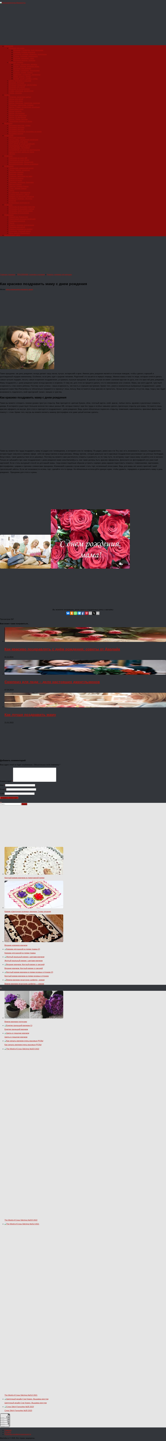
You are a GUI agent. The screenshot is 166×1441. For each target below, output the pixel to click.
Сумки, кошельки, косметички (21, 91)
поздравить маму (26, 289)
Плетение (9, 156)
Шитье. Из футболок (17, 117)
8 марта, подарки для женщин (21, 225)
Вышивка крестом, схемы (19, 125)
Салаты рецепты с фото (19, 195)
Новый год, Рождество (18, 217)
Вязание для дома (16, 48)
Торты (11, 190)
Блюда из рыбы (15, 180)
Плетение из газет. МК (18, 158)
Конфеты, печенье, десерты (20, 199)
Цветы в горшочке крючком (16, 1037)
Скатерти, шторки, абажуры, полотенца (30, 54)
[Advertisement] (68, 25)
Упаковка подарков (17, 221)
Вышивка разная (16, 134)
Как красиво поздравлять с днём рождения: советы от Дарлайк (62, 649)
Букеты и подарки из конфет (21, 229)
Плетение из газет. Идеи (19, 160)
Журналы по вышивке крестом (22, 207)
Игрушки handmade (17, 138)
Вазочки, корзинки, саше (24, 58)
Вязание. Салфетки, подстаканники (28, 50)
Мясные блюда (15, 184)
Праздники (9, 215)
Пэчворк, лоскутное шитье (20, 97)
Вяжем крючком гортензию (16, 1022)
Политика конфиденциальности (18, 1434)
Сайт (2, 793)
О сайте (8, 1432)
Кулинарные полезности (19, 203)
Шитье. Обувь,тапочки (18, 119)
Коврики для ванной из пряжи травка (20, 953)
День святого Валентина (19, 233)
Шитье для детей (16, 99)
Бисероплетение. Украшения (21, 162)
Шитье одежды (15, 111)
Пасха (11, 223)
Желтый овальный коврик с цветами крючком (24, 961)
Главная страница (7, 274)
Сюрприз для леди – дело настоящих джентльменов (52, 682)
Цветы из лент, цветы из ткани (21, 152)
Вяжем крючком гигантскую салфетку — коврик (24, 984)
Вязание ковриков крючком (16, 945)
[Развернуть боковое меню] (1, 802)
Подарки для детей (17, 227)
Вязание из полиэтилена (19, 89)
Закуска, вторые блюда (18, 186)
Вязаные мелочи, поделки (24, 60)
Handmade (9, 136)
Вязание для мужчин (22, 68)
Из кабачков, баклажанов (19, 192)
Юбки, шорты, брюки (22, 77)
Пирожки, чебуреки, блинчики (21, 182)
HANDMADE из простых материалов (24, 150)
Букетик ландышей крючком (16, 1029)
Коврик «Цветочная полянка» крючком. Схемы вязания (28, 912)
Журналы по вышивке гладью (21, 209)
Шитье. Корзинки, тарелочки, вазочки (24, 103)
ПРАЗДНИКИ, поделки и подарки (31, 274)
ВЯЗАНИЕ (9, 46)
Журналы (9, 205)
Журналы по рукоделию (19, 213)
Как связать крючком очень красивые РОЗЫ (23, 1045)
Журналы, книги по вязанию (21, 211)
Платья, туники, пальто (23, 73)
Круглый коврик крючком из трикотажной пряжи (24, 878)
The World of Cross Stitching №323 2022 (21, 1220)
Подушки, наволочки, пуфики (21, 105)
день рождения (12, 289)
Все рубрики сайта (12, 235)
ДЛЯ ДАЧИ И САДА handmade (22, 144)
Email (3, 789)
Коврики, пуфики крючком (24, 52)
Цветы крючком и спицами (20, 81)
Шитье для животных (18, 115)
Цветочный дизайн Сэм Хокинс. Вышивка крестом (26, 1403)
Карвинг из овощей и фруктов (21, 197)
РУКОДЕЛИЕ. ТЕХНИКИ (19, 148)
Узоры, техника (15, 93)
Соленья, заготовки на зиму (20, 176)
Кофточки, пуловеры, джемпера (27, 75)
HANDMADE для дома (18, 142)
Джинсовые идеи (16, 109)
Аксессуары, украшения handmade (23, 140)
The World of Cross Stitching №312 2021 (21, 1395)
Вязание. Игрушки (16, 83)
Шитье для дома (16, 101)
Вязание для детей (17, 87)
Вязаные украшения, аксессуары (23, 85)
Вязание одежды (16, 62)
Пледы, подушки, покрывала (26, 56)
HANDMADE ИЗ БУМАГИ (19, 146)
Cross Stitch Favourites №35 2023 (18, 1411)
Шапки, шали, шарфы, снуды (26, 79)
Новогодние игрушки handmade (22, 219)
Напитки (12, 201)
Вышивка (8, 123)
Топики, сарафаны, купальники (27, 70)
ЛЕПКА (12, 154)
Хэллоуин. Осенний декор (20, 231)
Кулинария (9, 166)
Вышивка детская (16, 129)
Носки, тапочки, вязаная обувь (26, 66)
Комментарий (6, 781)
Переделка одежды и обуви (20, 121)
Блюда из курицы (16, 178)
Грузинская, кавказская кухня (21, 168)
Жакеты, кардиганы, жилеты (25, 64)
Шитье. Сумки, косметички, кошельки (24, 107)
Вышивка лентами (17, 127)
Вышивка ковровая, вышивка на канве (25, 131)
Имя (2, 785)
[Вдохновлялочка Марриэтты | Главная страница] (13, 3)
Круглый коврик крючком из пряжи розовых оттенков (27, 976)
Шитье (7, 95)
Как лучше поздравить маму (30, 715)
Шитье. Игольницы (17, 113)
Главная (8, 1430)
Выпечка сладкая (16, 172)
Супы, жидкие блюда (17, 188)
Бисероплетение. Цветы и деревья (23, 164)
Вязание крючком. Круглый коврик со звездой (24, 968)
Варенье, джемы (16, 174)
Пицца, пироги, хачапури (19, 170)
